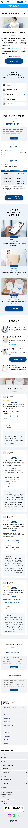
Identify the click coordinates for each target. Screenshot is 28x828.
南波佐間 (5, 137)
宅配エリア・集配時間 (7, 765)
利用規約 (6, 743)
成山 (9, 137)
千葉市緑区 (12, 682)
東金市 (17, 688)
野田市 (22, 686)
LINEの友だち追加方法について (7, 799)
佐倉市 (12, 688)
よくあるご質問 (7, 736)
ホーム (2, 750)
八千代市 (9, 692)
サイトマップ (4, 803)
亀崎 (21, 131)
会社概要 (3, 801)
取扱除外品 (6, 739)
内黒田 (7, 131)
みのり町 (18, 137)
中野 (4, 129)
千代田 (14, 129)
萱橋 (4, 133)
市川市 (22, 684)
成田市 (8, 688)
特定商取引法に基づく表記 (6, 794)
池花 (4, 131)
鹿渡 (19, 133)
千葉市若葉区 (6, 682)
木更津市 (13, 686)
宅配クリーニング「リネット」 (17, 48)
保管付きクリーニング (12, 89)
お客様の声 (6, 732)
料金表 (5, 711)
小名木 (17, 131)
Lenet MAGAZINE (6, 780)
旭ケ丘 (21, 129)
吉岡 (7, 129)
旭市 (21, 688)
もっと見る (13, 138)
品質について (7, 718)
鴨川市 (19, 692)
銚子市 (18, 684)
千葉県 (12, 750)
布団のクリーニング (11, 94)
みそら (12, 137)
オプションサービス (8, 725)
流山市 (4, 692)
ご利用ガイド (7, 721)
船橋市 (4, 686)
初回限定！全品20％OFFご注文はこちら (14, 6)
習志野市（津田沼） (7, 690)
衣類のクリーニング (11, 85)
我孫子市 (14, 692)
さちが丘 (8, 133)
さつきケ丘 (13, 133)
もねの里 (5, 139)
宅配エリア (6, 714)
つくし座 (15, 135)
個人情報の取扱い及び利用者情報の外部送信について (11, 790)
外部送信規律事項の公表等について (8, 792)
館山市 (8, 686)
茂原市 (4, 688)
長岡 (20, 135)
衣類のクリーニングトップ (10, 707)
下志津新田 (5, 135)
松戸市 (18, 686)
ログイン (20, 1)
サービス (3, 757)
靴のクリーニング (11, 99)
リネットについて (6, 772)
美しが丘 (12, 131)
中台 (10, 129)
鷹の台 (10, 135)
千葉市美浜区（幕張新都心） (9, 684)
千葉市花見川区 (13, 680)
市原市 (22, 690)
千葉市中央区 (6, 680)
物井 (9, 139)
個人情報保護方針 (4, 787)
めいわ (22, 137)
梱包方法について (13, 344)
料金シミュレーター (8, 729)
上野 (18, 129)
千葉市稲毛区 (21, 680)
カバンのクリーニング (12, 104)
